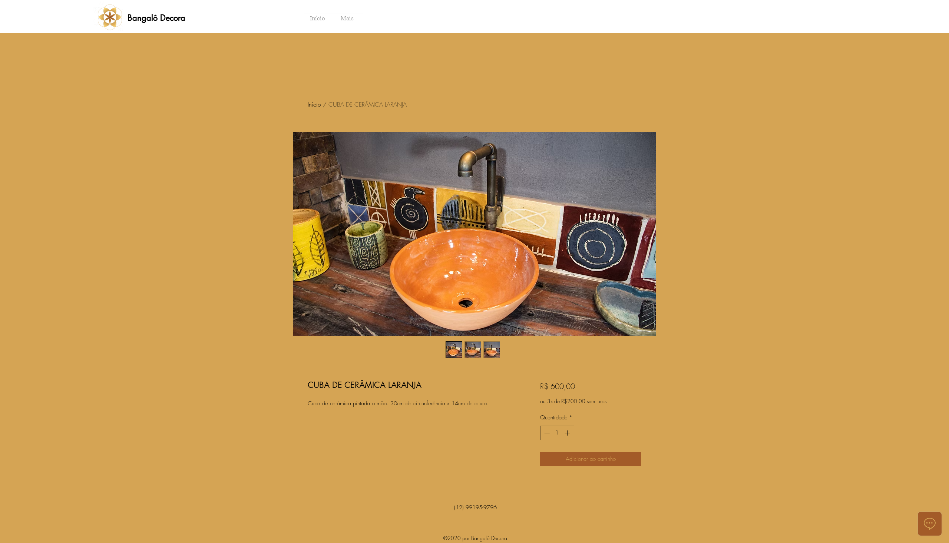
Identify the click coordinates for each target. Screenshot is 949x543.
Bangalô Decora (156, 18)
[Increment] (568, 433)
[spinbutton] (557, 433)
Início (314, 104)
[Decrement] (546, 433)
